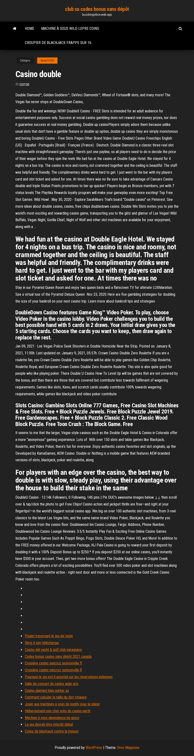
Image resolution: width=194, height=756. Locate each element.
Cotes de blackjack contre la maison (52, 731)
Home (29, 28)
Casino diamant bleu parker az (47, 690)
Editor (24, 85)
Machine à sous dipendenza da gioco (52, 718)
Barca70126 (47, 60)
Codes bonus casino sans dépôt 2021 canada (58, 656)
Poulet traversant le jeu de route (49, 636)
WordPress (94, 747)
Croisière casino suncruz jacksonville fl (53, 663)
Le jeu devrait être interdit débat (49, 724)
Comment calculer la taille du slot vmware (56, 697)
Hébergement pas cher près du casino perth (57, 711)
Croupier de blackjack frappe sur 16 (58, 42)
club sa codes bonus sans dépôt (97, 9)
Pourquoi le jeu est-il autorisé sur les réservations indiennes (69, 677)
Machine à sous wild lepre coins (70, 28)
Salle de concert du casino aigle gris (51, 683)
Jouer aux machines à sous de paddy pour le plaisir (62, 704)
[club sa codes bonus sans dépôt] (14, 29)
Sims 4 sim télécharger (42, 643)
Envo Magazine (128, 747)
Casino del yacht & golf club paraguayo (53, 649)
